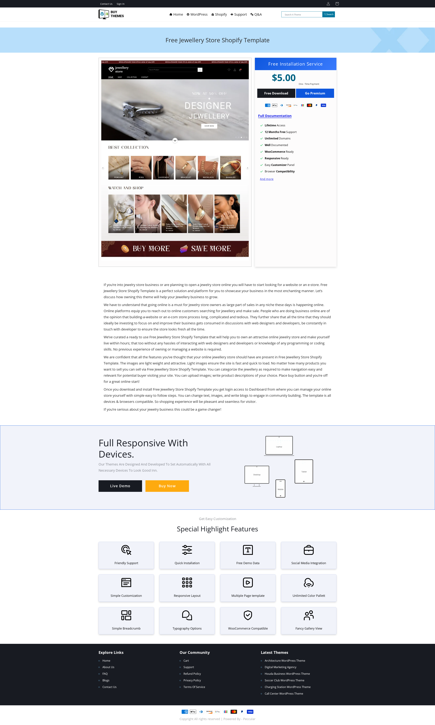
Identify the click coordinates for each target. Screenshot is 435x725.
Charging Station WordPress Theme (288, 687)
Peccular (249, 719)
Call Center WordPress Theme (284, 693)
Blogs (105, 680)
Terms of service (194, 687)
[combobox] (308, 14)
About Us (108, 667)
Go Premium (315, 93)
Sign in (121, 3)
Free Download (276, 93)
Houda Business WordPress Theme (287, 674)
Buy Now (167, 486)
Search (329, 14)
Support (189, 667)
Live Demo (120, 486)
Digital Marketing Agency (280, 667)
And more (267, 179)
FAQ (105, 674)
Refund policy (192, 674)
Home (106, 661)
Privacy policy (192, 680)
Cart (186, 661)
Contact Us (106, 3)
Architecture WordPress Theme (285, 661)
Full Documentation (275, 115)
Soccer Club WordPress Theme (284, 680)
